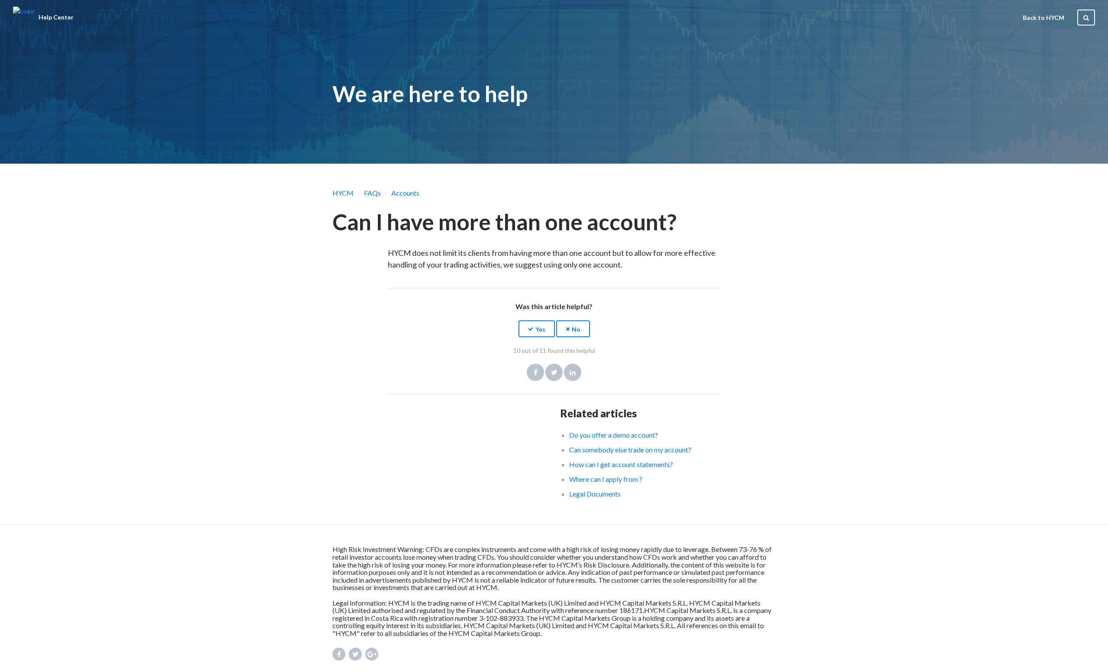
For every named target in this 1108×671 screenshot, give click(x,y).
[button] (537, 328)
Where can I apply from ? (605, 479)
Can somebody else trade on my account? (630, 449)
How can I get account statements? (621, 464)
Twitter (554, 372)
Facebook (535, 372)
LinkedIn (572, 372)
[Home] (23, 17)
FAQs (372, 193)
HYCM (343, 193)
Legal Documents (595, 494)
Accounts (405, 193)
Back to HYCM (1043, 17)
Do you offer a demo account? (613, 435)
